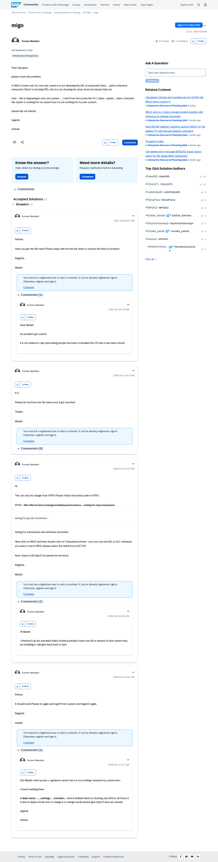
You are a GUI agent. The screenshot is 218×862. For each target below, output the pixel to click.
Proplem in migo (154, 141)
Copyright (49, 856)
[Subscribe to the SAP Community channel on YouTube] (192, 856)
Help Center (130, 5)
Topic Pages (146, 5)
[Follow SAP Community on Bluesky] (186, 856)
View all (149, 259)
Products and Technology (55, 5)
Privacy (21, 856)
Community (30, 4)
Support (96, 856)
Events (116, 5)
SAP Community (18, 13)
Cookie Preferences (113, 856)
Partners (104, 5)
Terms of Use (34, 856)
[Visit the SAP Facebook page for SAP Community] (180, 856)
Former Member (31, 41)
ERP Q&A (87, 13)
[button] (193, 41)
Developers (90, 5)
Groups (76, 5)
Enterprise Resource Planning (67, 13)
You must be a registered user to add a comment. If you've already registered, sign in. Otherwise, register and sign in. (70, 279)
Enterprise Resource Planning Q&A (167, 105)
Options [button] (204, 25)
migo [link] (96, 13)
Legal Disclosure (66, 856)
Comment (130, 142)
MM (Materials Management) (25, 56)
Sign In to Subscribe (189, 25)
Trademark (83, 856)
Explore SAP (186, 5)
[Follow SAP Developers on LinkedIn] (198, 856)
